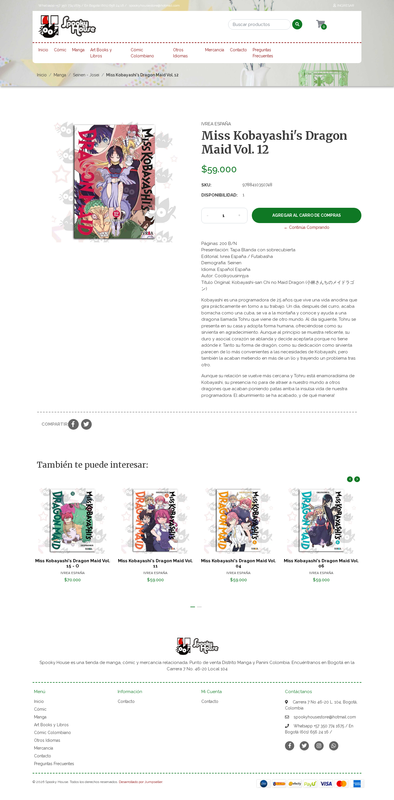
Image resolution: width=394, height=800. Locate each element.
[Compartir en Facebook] (73, 424)
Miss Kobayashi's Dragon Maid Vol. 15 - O (72, 563)
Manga (78, 50)
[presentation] (350, 479)
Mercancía (214, 50)
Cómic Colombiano (142, 53)
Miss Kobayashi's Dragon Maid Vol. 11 (155, 563)
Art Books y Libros (101, 53)
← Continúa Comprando (306, 227)
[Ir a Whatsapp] (333, 746)
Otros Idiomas (180, 53)
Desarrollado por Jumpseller (140, 782)
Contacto (238, 50)
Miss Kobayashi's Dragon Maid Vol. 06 (321, 563)
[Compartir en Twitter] (86, 424)
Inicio (43, 50)
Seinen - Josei (86, 75)
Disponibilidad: (219, 195)
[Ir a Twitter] (304, 746)
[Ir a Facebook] (289, 745)
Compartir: (53, 424)
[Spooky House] (67, 28)
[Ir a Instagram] (319, 746)
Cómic (60, 50)
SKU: (206, 185)
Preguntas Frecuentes (263, 53)
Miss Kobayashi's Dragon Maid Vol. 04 (238, 563)
